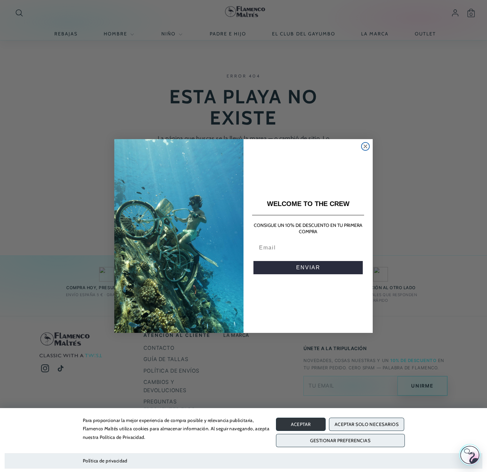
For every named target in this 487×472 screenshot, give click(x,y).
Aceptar (301, 424)
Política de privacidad (105, 461)
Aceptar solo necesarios (367, 424)
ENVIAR (308, 267)
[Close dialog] (365, 146)
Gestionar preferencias (340, 441)
